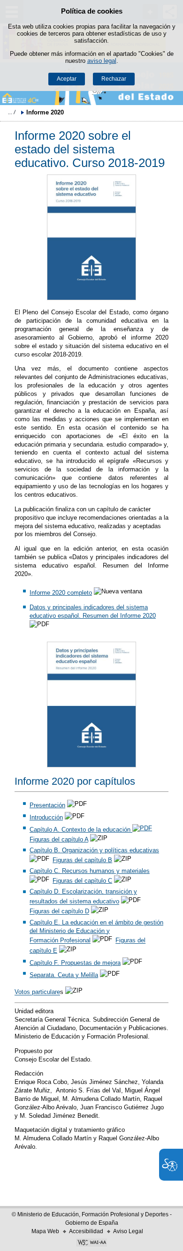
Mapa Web (45, 1231)
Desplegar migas (11, 112)
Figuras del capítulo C (82, 880)
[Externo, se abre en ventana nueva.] (91, 237)
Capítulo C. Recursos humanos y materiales (90, 870)
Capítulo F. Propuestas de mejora (75, 962)
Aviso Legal (128, 1231)
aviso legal (101, 60)
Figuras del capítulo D (59, 911)
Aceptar (66, 79)
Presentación (47, 805)
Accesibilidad (86, 1231)
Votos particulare (37, 992)
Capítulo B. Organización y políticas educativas (94, 850)
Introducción (46, 817)
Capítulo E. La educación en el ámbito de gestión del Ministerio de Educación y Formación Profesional (96, 931)
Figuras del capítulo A (59, 839)
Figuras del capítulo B (82, 860)
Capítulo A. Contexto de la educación (81, 829)
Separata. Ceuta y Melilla (64, 974)
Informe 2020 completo (61, 592)
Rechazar (113, 79)
